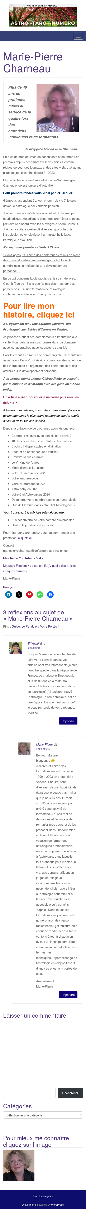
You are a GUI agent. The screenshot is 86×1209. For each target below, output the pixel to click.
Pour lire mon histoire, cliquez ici (39, 310)
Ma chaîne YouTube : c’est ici (24, 558)
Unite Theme (29, 1204)
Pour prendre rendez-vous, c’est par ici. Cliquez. (38, 193)
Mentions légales (43, 1196)
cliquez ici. (24, 537)
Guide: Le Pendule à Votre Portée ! (35, 626)
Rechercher (70, 1093)
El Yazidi (33, 643)
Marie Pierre (44, 744)
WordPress (57, 1204)
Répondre (68, 721)
